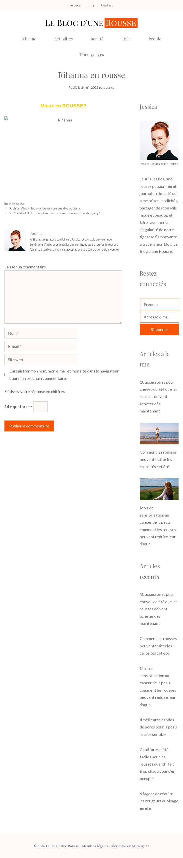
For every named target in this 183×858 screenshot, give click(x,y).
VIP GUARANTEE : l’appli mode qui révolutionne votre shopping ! (54, 213)
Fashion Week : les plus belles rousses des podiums (45, 208)
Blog (90, 5)
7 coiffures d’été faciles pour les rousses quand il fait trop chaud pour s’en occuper (157, 764)
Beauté (97, 39)
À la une (29, 39)
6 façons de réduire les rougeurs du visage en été (159, 801)
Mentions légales (95, 846)
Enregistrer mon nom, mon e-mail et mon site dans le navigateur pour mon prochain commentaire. (64, 374)
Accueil (75, 5)
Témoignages (91, 54)
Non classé (17, 203)
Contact (107, 5)
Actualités (63, 39)
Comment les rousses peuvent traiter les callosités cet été (158, 459)
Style (126, 39)
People (155, 39)
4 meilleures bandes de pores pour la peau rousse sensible (158, 727)
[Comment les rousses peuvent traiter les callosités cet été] (159, 440)
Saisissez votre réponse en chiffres (34, 391)
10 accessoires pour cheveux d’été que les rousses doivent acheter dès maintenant (158, 397)
